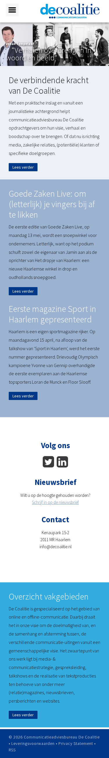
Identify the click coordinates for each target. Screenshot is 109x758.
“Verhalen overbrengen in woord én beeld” (48, 53)
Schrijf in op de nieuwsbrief (55, 502)
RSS (12, 749)
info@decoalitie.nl (56, 546)
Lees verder (23, 167)
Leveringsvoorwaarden (33, 743)
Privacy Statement (75, 743)
